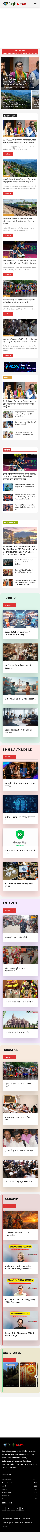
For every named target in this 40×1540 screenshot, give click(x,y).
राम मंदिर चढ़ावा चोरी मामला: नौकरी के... (20, 1001)
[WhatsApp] (17, 1509)
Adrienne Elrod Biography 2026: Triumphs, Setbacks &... (19, 1267)
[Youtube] (22, 1509)
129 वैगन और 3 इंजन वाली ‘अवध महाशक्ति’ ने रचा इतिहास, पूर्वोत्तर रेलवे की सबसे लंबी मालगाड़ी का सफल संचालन (19, 221)
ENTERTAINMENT (10, 523)
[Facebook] (4, 1509)
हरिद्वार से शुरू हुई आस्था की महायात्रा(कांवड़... (15, 969)
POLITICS (7, 377)
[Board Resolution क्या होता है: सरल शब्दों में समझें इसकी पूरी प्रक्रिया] (20, 717)
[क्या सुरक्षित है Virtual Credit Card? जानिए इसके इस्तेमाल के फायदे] (20, 770)
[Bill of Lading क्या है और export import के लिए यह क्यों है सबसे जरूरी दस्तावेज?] (20, 686)
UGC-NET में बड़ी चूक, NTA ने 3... (19, 1181)
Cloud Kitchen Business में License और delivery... (17, 633)
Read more (8, 154)
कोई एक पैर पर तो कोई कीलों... (16, 937)
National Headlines (9, 215)
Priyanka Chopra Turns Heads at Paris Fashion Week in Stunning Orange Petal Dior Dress (25, 582)
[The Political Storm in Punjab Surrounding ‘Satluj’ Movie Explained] (8, 562)
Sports (5, 257)
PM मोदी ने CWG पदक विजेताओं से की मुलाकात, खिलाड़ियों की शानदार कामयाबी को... (25, 507)
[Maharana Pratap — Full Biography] (20, 1220)
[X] (13, 1509)
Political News (8, 75)
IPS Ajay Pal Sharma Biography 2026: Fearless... (20, 1300)
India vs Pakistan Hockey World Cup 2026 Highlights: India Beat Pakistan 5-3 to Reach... (25, 497)
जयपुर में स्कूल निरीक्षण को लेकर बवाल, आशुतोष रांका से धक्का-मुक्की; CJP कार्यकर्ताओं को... (24, 414)
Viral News (7, 99)
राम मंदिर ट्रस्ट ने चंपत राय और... (17, 1032)
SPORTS (7, 450)
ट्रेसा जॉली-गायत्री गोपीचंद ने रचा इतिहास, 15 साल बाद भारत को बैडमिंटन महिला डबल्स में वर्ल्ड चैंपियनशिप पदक (19, 476)
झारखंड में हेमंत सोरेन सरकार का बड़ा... (19, 1150)
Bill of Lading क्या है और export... (20, 699)
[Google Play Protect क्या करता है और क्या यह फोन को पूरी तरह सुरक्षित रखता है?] (20, 837)
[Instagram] (8, 1509)
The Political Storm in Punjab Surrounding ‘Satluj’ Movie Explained (24, 562)
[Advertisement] (20, 27)
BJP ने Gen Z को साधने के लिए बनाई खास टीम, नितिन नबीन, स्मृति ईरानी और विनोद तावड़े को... (19, 404)
